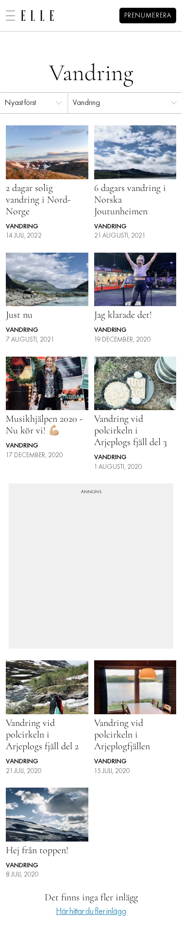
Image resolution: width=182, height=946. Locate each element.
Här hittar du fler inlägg (91, 912)
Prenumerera (147, 16)
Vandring (86, 103)
